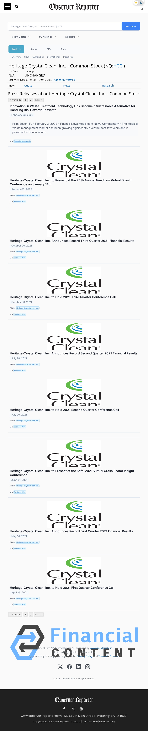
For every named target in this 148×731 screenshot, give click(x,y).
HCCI (118, 65)
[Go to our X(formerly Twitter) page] (72, 709)
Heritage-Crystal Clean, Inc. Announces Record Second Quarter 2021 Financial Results (74, 353)
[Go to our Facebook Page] (64, 709)
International (53, 56)
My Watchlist (45, 36)
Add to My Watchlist (64, 80)
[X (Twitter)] (60, 667)
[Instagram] (88, 667)
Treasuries (68, 56)
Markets (16, 49)
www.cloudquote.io (101, 648)
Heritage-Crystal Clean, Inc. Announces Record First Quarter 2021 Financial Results (71, 531)
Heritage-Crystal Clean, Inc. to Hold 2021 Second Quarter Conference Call (64, 410)
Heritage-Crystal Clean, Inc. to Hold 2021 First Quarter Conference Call (62, 588)
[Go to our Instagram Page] (81, 709)
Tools (63, 49)
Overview (16, 56)
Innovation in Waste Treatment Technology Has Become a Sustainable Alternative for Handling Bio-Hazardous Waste (72, 108)
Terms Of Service (108, 656)
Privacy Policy (85, 656)
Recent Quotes (18, 36)
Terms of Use (90, 721)
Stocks (33, 49)
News (26, 56)
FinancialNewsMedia (22, 141)
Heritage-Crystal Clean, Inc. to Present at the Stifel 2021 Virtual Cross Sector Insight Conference (72, 473)
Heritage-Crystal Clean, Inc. (27, 195)
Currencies (38, 56)
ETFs (49, 49)
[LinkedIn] (78, 667)
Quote (28, 85)
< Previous (15, 99)
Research (108, 85)
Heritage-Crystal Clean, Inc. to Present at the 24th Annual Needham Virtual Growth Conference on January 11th (71, 182)
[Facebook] (69, 667)
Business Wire (19, 201)
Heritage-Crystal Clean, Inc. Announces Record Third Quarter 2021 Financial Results (72, 241)
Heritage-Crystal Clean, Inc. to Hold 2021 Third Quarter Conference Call (63, 297)
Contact (76, 721)
